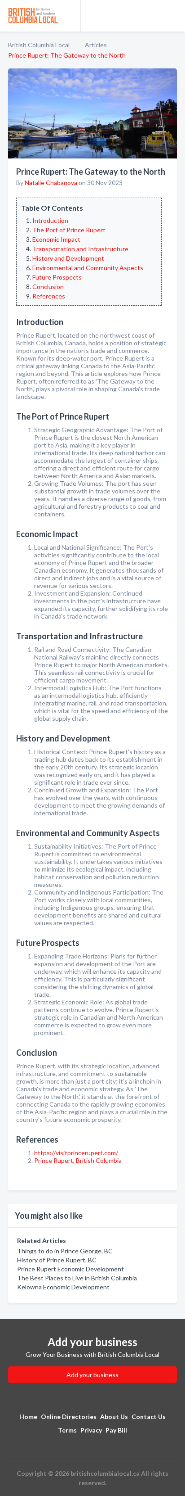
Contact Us (149, 1416)
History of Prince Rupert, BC (57, 1260)
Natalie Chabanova (51, 182)
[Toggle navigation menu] (173, 16)
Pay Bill (116, 1430)
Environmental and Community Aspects (87, 267)
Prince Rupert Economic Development (70, 1269)
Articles (96, 45)
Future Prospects (57, 277)
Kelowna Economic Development (63, 1287)
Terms (67, 1430)
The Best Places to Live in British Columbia (77, 1278)
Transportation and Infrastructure (80, 249)
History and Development (68, 258)
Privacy (91, 1430)
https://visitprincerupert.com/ (76, 1153)
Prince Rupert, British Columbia (78, 1160)
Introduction (50, 220)
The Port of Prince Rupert (69, 230)
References (48, 296)
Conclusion (48, 286)
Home (28, 1416)
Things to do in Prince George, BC (65, 1251)
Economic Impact (56, 239)
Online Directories (69, 1416)
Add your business (92, 1374)
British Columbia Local (39, 45)
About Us (114, 1416)
